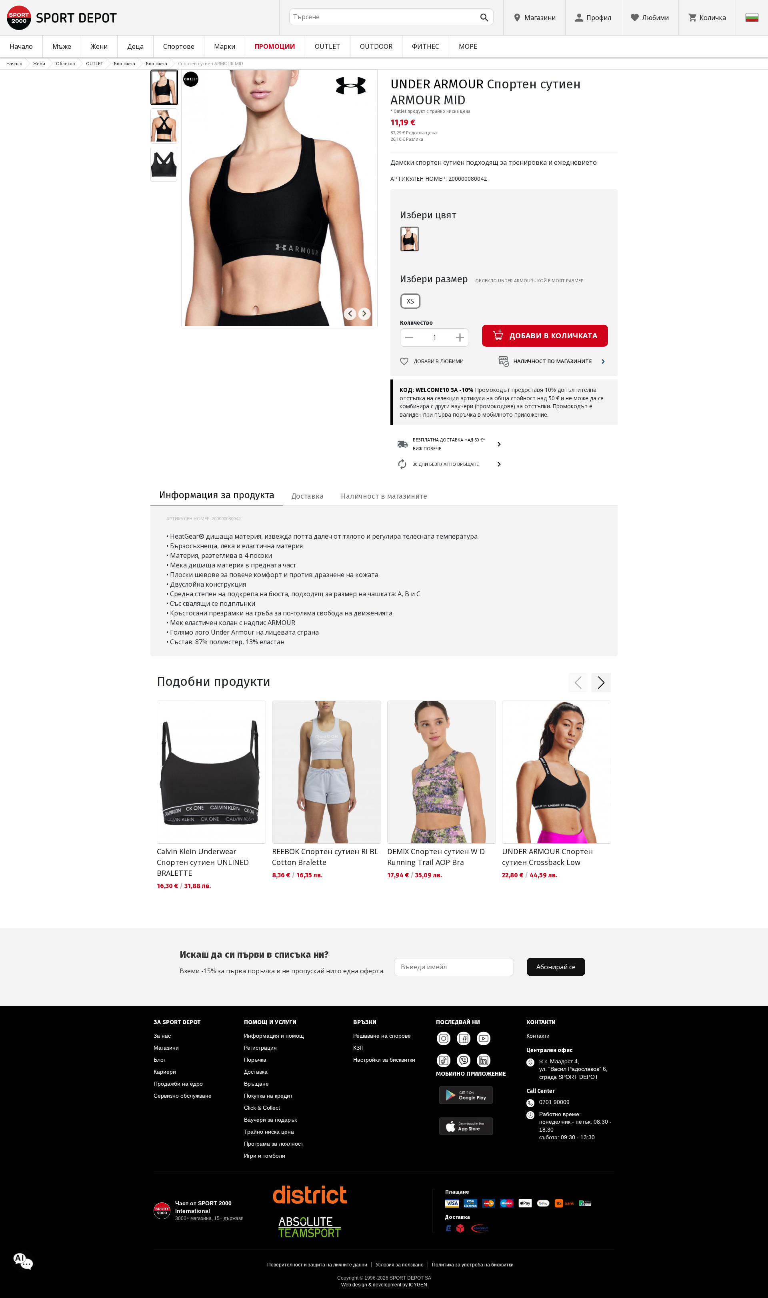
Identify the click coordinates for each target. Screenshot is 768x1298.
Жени (99, 46)
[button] (578, 683)
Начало (21, 46)
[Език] (752, 17)
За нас (162, 1035)
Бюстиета (124, 63)
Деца (135, 46)
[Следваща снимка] (364, 313)
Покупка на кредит (268, 1095)
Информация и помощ (274, 1035)
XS (410, 301)
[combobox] (391, 16)
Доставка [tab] (308, 496)
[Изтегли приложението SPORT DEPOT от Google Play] (466, 1095)
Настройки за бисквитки (384, 1059)
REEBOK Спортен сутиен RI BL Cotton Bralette (325, 857)
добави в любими (439, 361)
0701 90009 (554, 1102)
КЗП (358, 1047)
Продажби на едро (178, 1083)
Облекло (65, 63)
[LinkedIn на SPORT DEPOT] (483, 1060)
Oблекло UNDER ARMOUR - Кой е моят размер (529, 281)
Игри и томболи (264, 1155)
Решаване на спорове (382, 1035)
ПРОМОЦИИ (275, 46)
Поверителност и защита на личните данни (317, 1265)
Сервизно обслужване (183, 1095)
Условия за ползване (400, 1265)
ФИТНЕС (425, 46)
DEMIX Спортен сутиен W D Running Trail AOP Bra (436, 857)
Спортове (178, 46)
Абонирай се (556, 967)
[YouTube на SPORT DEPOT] (483, 1038)
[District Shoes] (309, 1194)
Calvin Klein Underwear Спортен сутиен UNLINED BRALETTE (203, 862)
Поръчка (255, 1059)
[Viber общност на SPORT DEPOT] (463, 1060)
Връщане (256, 1083)
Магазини (166, 1047)
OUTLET (327, 46)
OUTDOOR (376, 46)
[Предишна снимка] (350, 313)
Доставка (256, 1071)
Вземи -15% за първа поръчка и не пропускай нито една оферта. (282, 962)
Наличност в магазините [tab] (384, 496)
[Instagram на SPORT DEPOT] (443, 1038)
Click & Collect (262, 1107)
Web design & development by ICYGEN (384, 1285)
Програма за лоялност (273, 1143)
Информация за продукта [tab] (216, 495)
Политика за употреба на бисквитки (473, 1265)
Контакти (538, 1035)
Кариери (165, 1071)
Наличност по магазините (552, 361)
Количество (416, 323)
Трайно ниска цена (269, 1131)
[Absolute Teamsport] (309, 1227)
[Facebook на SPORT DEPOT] (463, 1038)
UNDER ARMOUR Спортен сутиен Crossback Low (547, 857)
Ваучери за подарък (270, 1119)
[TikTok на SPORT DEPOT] (443, 1060)
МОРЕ (468, 46)
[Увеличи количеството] (460, 337)
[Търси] (484, 17)
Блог (160, 1059)
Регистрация (260, 1047)
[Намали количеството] (409, 337)
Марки (224, 46)
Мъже (61, 46)
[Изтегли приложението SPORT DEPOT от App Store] (466, 1126)
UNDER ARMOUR (437, 84)
